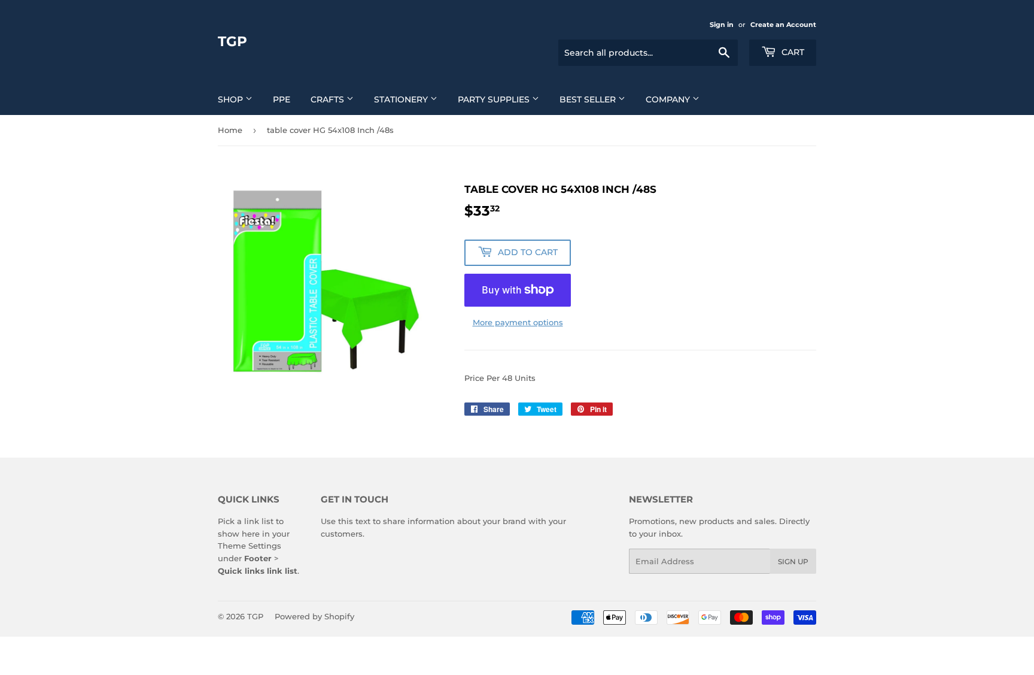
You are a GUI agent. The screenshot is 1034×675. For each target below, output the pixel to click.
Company (669, 99)
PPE (281, 99)
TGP (232, 41)
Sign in (722, 24)
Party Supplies (495, 99)
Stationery (402, 99)
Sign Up (793, 561)
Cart (791, 52)
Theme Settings (249, 545)
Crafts (328, 99)
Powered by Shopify (314, 616)
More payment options (518, 322)
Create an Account (783, 24)
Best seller (588, 99)
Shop (231, 99)
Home (230, 130)
